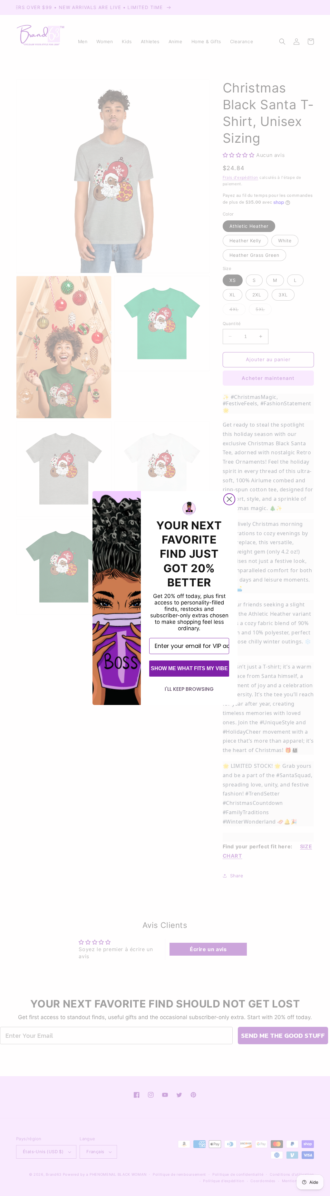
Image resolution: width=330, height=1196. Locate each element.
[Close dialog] (229, 499)
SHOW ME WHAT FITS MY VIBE (189, 668)
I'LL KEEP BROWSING (189, 689)
